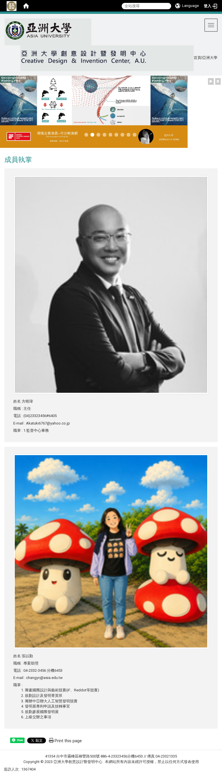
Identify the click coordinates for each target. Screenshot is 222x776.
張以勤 (27, 656)
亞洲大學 (209, 58)
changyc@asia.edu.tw (44, 677)
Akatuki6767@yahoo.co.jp (48, 423)
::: (2, 21)
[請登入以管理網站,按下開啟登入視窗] (11, 6)
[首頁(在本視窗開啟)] (26, 6)
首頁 (197, 58)
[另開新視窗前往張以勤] (111, 551)
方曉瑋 (27, 401)
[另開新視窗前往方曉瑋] (111, 284)
